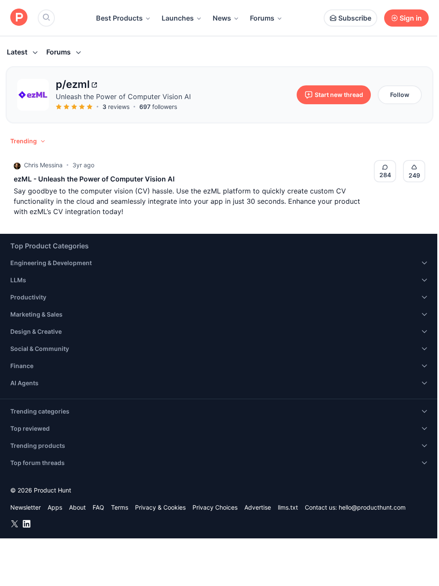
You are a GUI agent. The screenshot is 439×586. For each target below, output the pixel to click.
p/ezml (73, 84)
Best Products (119, 18)
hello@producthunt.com (372, 507)
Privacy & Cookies (160, 507)
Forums (262, 18)
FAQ (98, 507)
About (77, 507)
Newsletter (25, 507)
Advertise (257, 507)
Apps (55, 507)
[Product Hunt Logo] (18, 18)
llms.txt (288, 507)
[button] (28, 141)
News (222, 18)
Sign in (411, 18)
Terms (119, 507)
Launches (178, 18)
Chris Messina (43, 165)
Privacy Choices (215, 507)
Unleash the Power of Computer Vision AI (123, 96)
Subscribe (354, 18)
